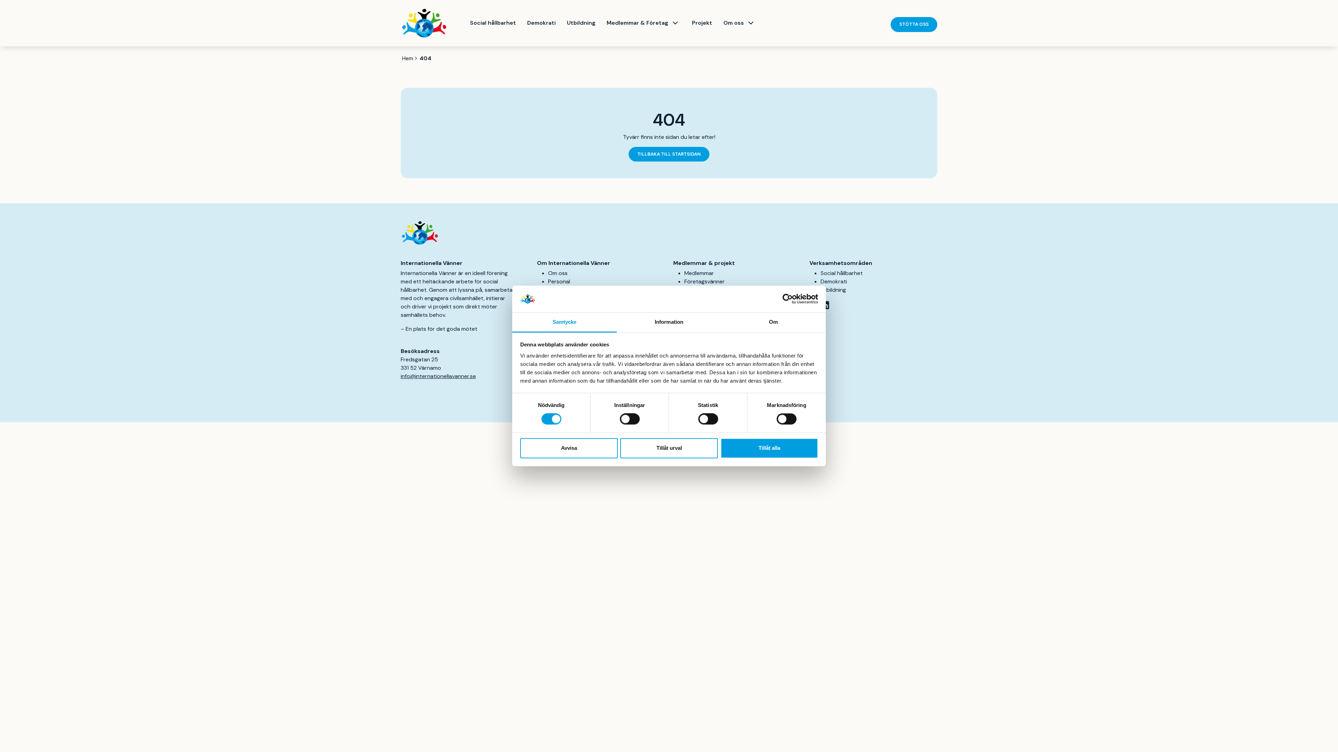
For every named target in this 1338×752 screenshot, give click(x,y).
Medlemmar (699, 273)
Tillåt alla (769, 448)
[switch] (630, 419)
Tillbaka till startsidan (669, 154)
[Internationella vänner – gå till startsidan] (424, 23)
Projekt (702, 22)
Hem (407, 58)
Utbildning (581, 22)
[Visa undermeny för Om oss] (750, 23)
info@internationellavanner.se (438, 376)
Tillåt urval (669, 448)
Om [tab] (773, 322)
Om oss (733, 22)
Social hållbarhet (493, 22)
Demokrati (541, 22)
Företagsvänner (704, 281)
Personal (559, 281)
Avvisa (569, 448)
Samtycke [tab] (565, 322)
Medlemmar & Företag (637, 22)
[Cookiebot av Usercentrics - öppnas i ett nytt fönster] (787, 299)
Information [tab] (669, 322)
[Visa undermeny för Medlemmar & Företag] (675, 23)
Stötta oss (914, 24)
